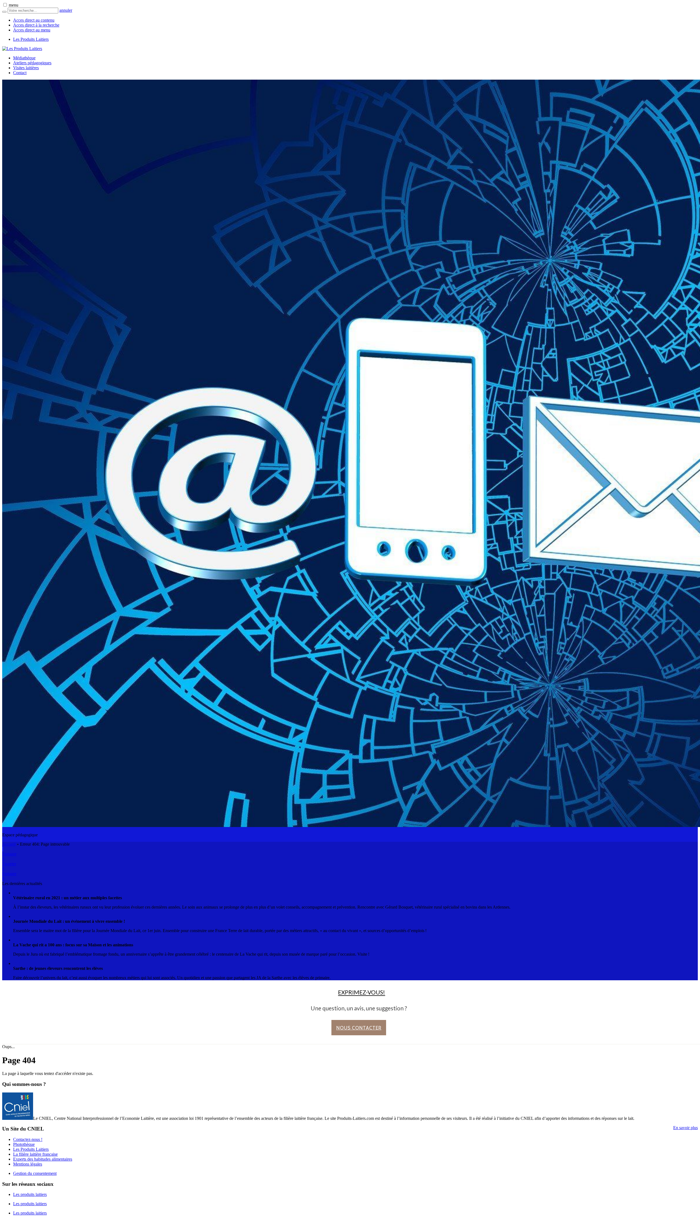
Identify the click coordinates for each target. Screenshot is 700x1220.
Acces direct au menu (31, 30)
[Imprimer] (2, 849)
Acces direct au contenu (33, 20)
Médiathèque (24, 58)
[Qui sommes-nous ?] (17, 1118)
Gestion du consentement (35, 1173)
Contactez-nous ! (27, 1139)
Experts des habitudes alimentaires (42, 1159)
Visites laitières (26, 67)
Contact (20, 72)
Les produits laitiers (30, 1194)
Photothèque (24, 1144)
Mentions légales (27, 1164)
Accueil (9, 844)
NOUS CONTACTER (358, 1028)
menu (13, 5)
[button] (5, 5)
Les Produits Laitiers (31, 39)
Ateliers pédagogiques (32, 62)
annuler (65, 10)
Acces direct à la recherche (36, 25)
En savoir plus (685, 1127)
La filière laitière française (35, 1154)
